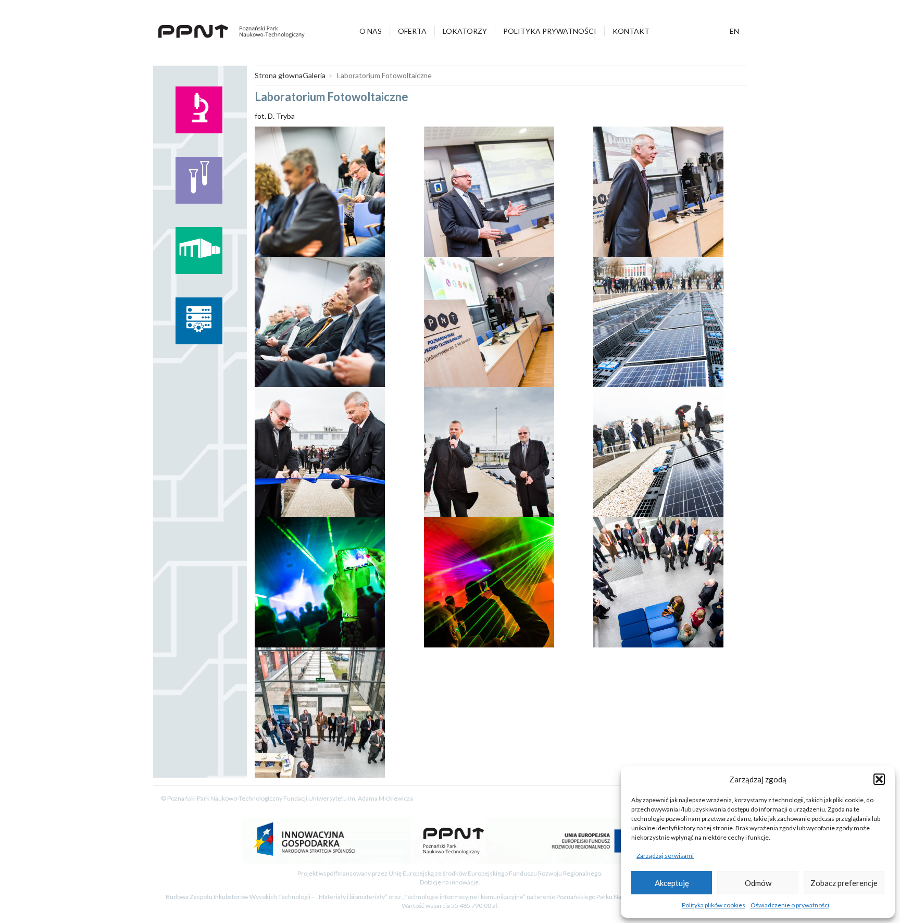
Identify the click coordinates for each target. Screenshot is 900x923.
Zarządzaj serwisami (665, 855)
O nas (370, 31)
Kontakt (630, 31)
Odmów (758, 883)
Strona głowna (279, 75)
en (734, 31)
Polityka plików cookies (713, 905)
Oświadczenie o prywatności (790, 905)
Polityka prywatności (549, 31)
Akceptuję (672, 883)
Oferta (412, 31)
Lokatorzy (465, 31)
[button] (879, 779)
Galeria (314, 75)
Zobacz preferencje (844, 883)
